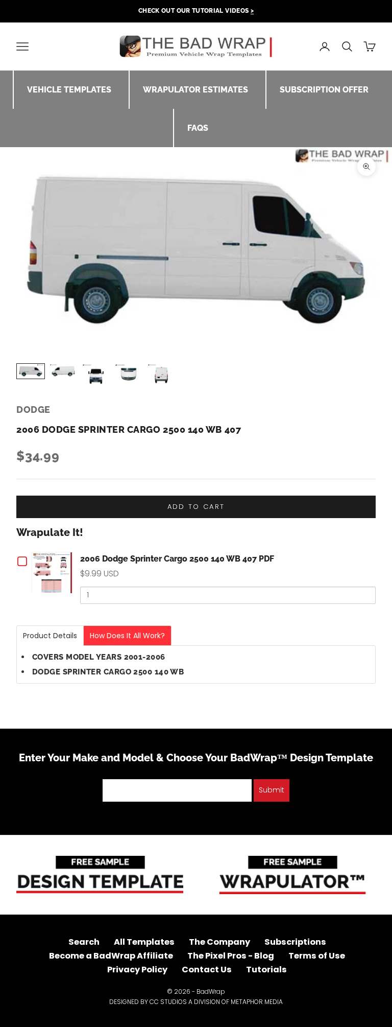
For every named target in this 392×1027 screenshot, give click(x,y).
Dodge (33, 409)
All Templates (144, 942)
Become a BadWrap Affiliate (111, 956)
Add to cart (196, 506)
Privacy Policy (137, 969)
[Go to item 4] (128, 374)
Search (84, 942)
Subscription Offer (324, 90)
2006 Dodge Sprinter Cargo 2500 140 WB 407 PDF (177, 559)
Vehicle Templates (69, 90)
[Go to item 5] (161, 375)
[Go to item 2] (63, 371)
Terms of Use (316, 956)
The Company (219, 942)
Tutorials (266, 969)
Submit (271, 790)
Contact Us (207, 969)
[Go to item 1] (30, 371)
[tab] (50, 635)
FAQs (197, 128)
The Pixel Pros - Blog (230, 956)
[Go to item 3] (96, 375)
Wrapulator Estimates (195, 90)
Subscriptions (295, 942)
